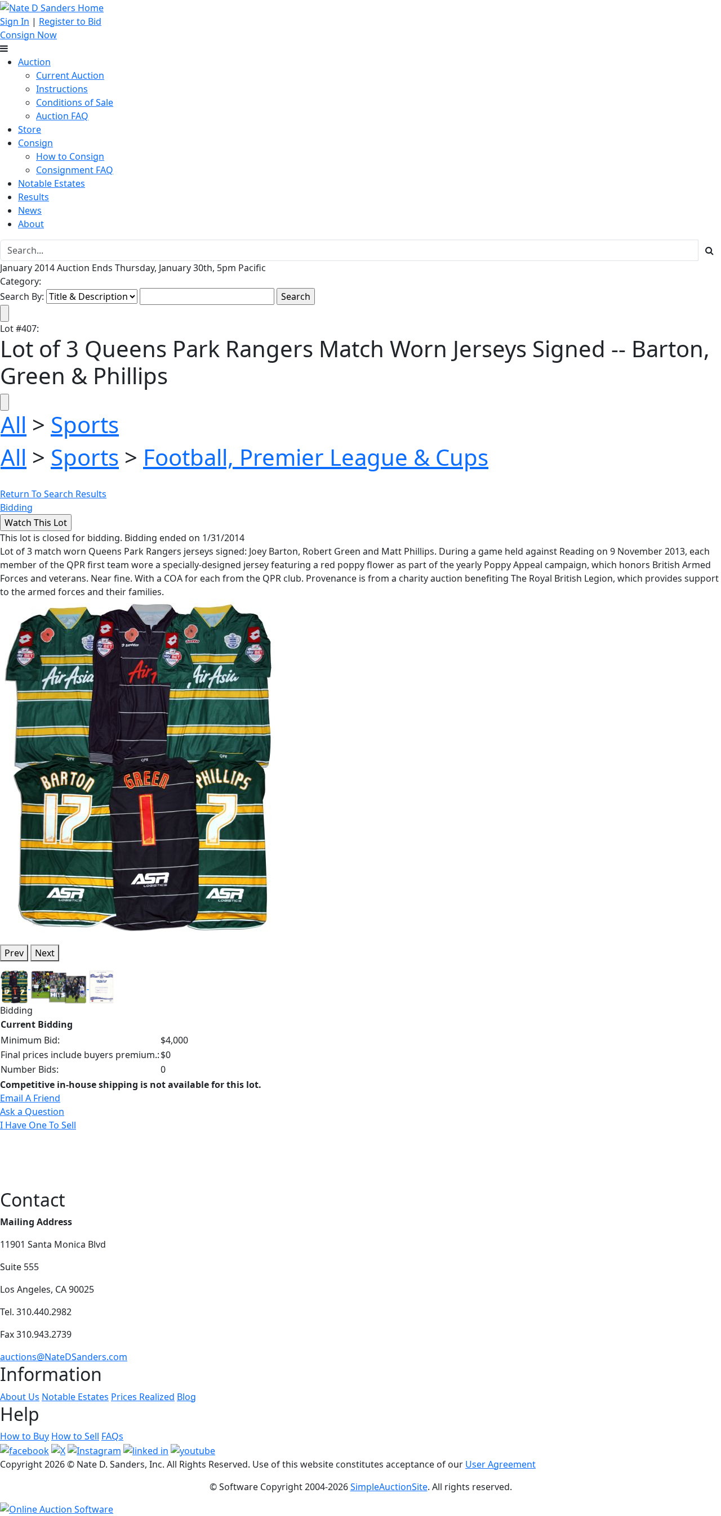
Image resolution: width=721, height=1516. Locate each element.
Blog (186, 1397)
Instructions (62, 89)
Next (45, 953)
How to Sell (75, 1436)
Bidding (16, 507)
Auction (34, 62)
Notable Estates (51, 183)
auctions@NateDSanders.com (63, 1357)
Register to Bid (70, 21)
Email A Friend (30, 1098)
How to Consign (70, 156)
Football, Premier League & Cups (315, 457)
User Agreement (500, 1464)
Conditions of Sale (74, 102)
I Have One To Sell (38, 1125)
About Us (19, 1397)
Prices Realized (143, 1397)
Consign (35, 143)
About (31, 224)
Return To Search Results (53, 494)
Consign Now (28, 35)
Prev (14, 953)
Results (33, 197)
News (30, 210)
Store (29, 129)
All (13, 424)
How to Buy (24, 1436)
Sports (85, 424)
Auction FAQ (62, 116)
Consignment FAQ (74, 170)
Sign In (14, 21)
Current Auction (70, 75)
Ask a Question (32, 1111)
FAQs (112, 1436)
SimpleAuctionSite (389, 1487)
